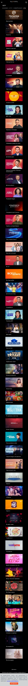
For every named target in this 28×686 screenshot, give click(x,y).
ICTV (10, 8)
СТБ (24, 8)
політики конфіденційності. (13, 681)
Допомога (14, 669)
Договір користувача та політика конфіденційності (14, 672)
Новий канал (18, 8)
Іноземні (5, 8)
